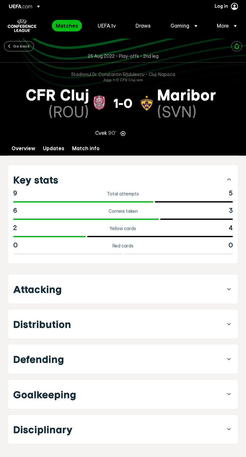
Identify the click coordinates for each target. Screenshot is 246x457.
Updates (53, 148)
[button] (183, 26)
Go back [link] (21, 46)
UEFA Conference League (22, 25)
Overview (23, 148)
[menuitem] (69, 26)
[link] (67, 26)
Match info (86, 148)
